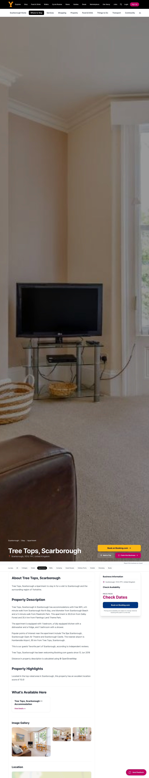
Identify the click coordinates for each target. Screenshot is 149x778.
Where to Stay (36, 13)
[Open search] (121, 4)
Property (74, 13)
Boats (110, 568)
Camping (59, 568)
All (17, 568)
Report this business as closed (133, 563)
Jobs (115, 4)
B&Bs (51, 568)
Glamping (101, 568)
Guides (76, 4)
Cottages (24, 568)
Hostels (92, 568)
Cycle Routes (57, 4)
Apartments (42, 568)
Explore (18, 4)
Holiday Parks (82, 568)
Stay (26, 4)
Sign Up (134, 4)
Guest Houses (70, 568)
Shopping (62, 13)
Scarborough (13, 540)
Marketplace (94, 4)
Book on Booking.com (117, 548)
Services (50, 13)
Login (126, 4)
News (68, 4)
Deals (84, 4)
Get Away (106, 4)
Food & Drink (36, 4)
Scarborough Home (18, 13)
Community (130, 13)
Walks (46, 4)
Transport (116, 13)
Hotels (33, 568)
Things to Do (102, 13)
